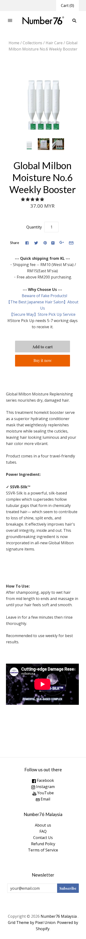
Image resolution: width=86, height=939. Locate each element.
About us (43, 825)
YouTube (45, 792)
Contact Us (43, 837)
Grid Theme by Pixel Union (31, 922)
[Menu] (10, 20)
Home (14, 42)
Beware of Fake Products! (42, 295)
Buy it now (42, 360)
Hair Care (54, 42)
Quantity (34, 227)
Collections (32, 42)
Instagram (45, 786)
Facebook (45, 780)
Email (45, 799)
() (67, 5)
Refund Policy (43, 843)
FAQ (43, 831)
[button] (33, 199)
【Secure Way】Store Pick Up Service (42, 314)
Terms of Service (43, 850)
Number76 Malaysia (59, 916)
